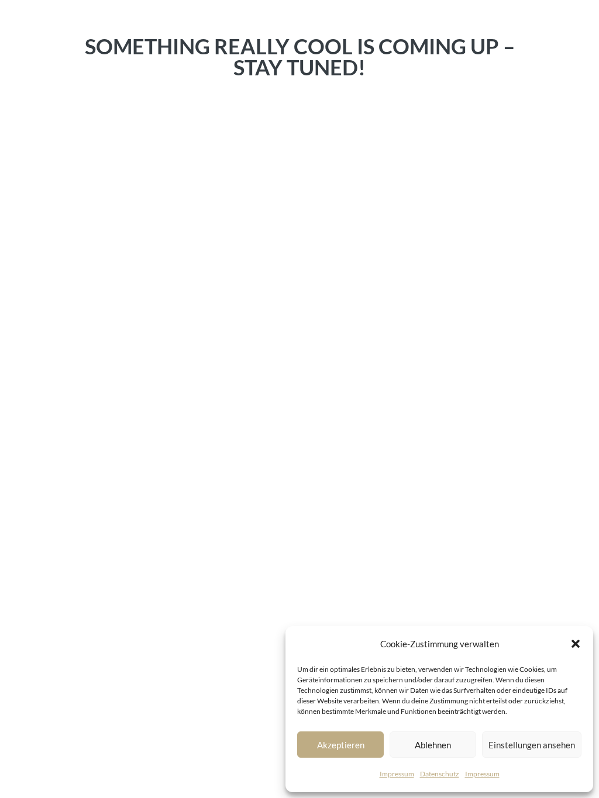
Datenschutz (439, 773)
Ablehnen (433, 745)
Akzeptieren (340, 745)
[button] (575, 644)
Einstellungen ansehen (531, 745)
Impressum (397, 773)
